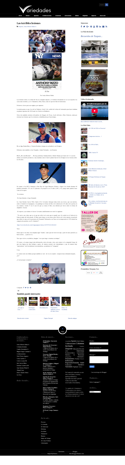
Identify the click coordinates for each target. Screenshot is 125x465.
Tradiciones (68, 365)
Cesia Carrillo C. (21, 358)
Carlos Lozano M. (22, 361)
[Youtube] (94, 26)
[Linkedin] (100, 26)
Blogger (104, 372)
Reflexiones (69, 361)
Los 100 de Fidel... (93, 144)
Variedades (68, 367)
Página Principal (48, 318)
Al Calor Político (46, 440)
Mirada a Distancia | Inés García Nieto (50, 397)
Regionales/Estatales (72, 363)
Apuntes (36, 15)
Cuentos (82, 346)
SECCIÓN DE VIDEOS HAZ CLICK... (92, 121)
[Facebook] (81, 26)
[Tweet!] (26, 287)
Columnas (58, 15)
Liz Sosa (19, 375)
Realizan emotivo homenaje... (96, 160)
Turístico (81, 365)
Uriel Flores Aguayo (22, 356)
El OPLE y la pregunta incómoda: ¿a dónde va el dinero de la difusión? (97, 194)
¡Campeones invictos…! (95, 136)
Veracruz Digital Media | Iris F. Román (50, 355)
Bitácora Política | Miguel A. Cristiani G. (50, 364)
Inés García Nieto (22, 363)
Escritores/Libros (70, 353)
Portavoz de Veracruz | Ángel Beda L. (50, 345)
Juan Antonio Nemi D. (23, 368)
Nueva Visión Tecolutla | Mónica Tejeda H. (50, 388)
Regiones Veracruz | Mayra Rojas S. (49, 406)
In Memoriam (79, 355)
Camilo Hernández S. (23, 349)
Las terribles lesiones (28, 23)
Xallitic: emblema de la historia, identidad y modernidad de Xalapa (49, 368)
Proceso (43, 422)
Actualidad (68, 341)
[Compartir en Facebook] (24, 287)
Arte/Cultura (80, 341)
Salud (82, 363)
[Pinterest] (91, 26)
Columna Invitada (22, 347)
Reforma (43, 429)
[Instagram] (97, 26)
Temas (28, 15)
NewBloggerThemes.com (76, 453)
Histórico (67, 355)
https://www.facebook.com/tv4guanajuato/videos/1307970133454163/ (36, 225)
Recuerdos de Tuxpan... (91, 36)
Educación (76, 349)
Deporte (93, 15)
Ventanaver (44, 433)
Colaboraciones (46, 15)
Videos (77, 15)
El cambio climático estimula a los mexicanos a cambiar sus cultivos (50, 401)
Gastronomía (80, 353)
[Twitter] (84, 26)
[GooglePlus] (87, 26)
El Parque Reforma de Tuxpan (96, 177)
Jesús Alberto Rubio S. (30, 26)
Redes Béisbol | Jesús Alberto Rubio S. (49, 373)
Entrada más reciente (23, 318)
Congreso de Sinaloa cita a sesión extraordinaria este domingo (50, 349)
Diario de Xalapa (46, 438)
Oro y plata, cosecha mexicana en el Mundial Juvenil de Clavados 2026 (97, 202)
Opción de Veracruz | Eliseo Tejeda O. (49, 377)
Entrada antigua (72, 318)
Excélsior (43, 431)
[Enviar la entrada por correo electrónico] (18, 290)
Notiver (43, 436)
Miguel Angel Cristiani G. (24, 351)
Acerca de (102, 15)
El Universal (44, 426)
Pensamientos (69, 359)
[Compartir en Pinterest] (30, 287)
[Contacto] (103, 26)
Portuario (82, 358)
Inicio (20, 15)
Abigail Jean (20, 370)
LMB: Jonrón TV (93, 152)
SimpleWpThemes (52, 453)
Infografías (68, 356)
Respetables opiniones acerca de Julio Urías (55, 309)
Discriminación (44, 307)
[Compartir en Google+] (28, 287)
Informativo (81, 356)
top (62, 331)
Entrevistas (68, 15)
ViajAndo (85, 15)
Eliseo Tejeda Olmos (22, 372)
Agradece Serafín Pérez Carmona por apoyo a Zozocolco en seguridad (49, 392)
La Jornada (44, 424)
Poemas (77, 358)
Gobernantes (44, 443)
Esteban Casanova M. (23, 365)
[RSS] (106, 26)
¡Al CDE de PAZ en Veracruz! (97, 128)
